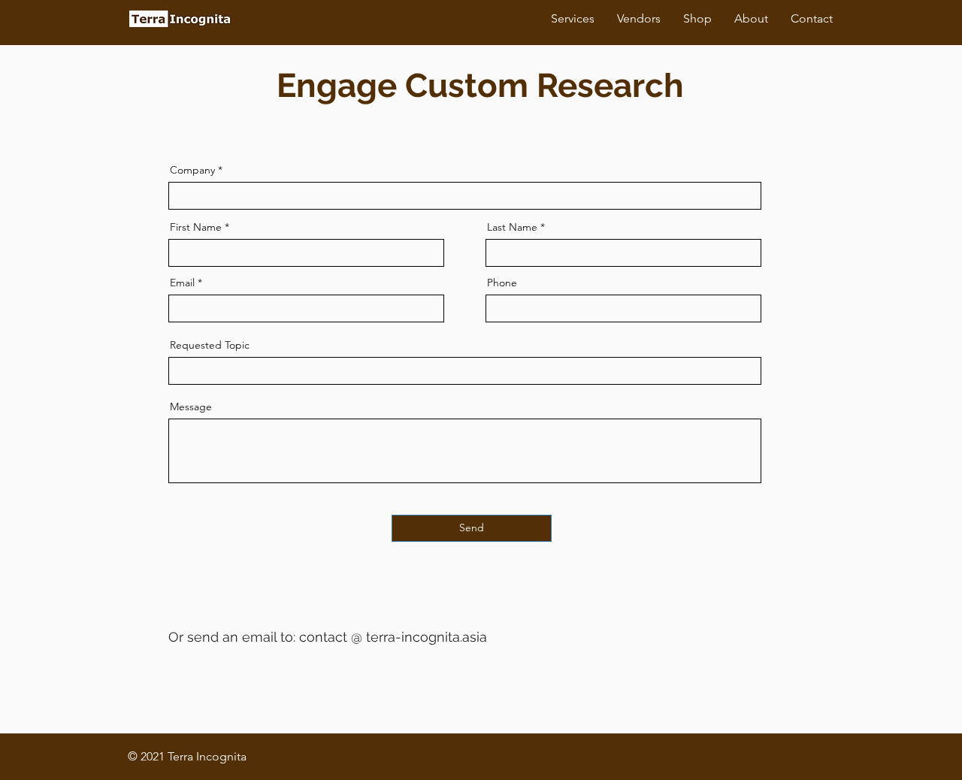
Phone (502, 282)
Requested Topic (210, 345)
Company (192, 170)
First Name (196, 227)
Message (191, 406)
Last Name (512, 227)
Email (182, 282)
